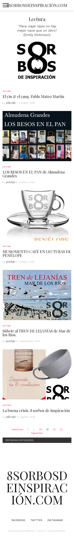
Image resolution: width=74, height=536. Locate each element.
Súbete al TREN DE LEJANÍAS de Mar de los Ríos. (37, 332)
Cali (48, 530)
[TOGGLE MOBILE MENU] (6, 5)
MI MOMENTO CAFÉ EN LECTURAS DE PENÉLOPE (37, 253)
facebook (18, 520)
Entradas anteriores (19, 440)
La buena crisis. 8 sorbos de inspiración (36, 410)
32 (54, 429)
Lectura (7, 91)
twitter (36, 520)
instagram (55, 520)
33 (61, 429)
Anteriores (17, 429)
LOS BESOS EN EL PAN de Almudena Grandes (34, 173)
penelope (10, 182)
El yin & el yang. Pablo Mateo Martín (33, 96)
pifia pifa (11, 102)
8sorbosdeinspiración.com (37, 5)
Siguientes (37, 433)
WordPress (28, 530)
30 (40, 429)
